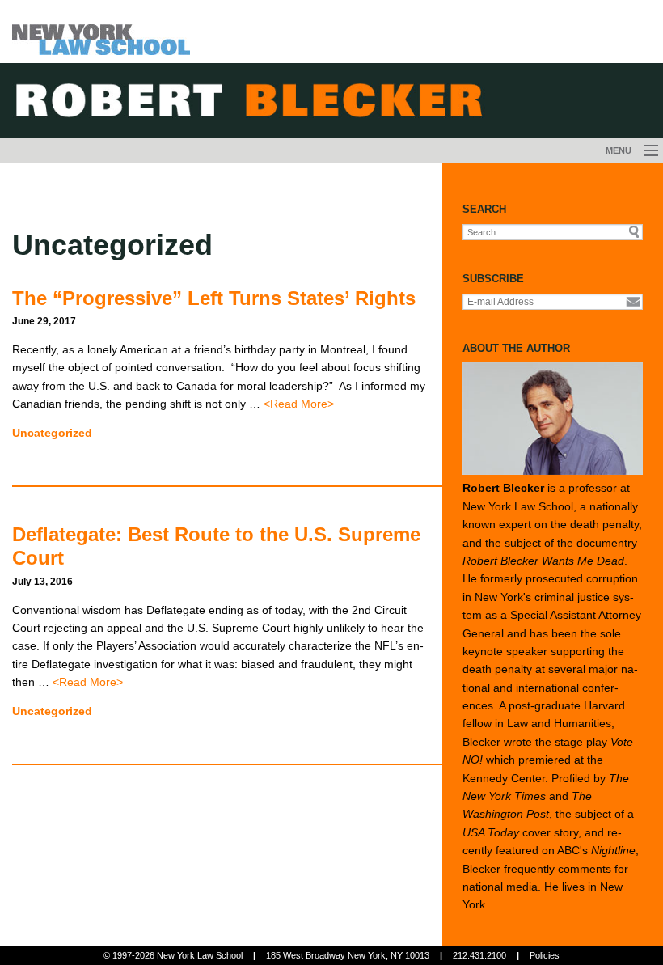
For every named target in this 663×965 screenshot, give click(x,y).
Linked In (638, 113)
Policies (545, 955)
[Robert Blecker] (101, 30)
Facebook (579, 113)
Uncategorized (52, 432)
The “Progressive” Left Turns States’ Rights (214, 298)
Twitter (609, 113)
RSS (550, 113)
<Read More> (299, 403)
